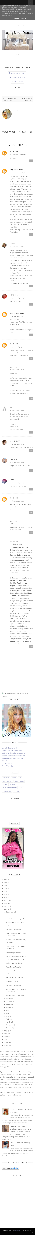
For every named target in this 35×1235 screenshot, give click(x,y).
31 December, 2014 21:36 (17, 173)
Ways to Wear (7, 791)
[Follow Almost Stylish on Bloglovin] (10, 1169)
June (7, 1013)
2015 (5, 906)
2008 (6, 1045)
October (9, 1001)
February (9, 1025)
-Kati (7, 915)
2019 (5, 894)
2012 (5, 1034)
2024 (5, 880)
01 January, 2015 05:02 (17, 347)
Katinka (5, 784)
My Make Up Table (12, 981)
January (8, 1028)
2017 (5, 900)
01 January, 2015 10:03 (17, 369)
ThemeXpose (17, 1230)
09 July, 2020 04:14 (16, 544)
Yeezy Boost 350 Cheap (21, 591)
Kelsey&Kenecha (17, 313)
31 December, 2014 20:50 (17, 154)
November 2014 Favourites (15, 996)
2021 (5, 888)
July (7, 1010)
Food (16, 781)
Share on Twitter (18, 77)
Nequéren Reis (16, 170)
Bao (11, 408)
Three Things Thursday (10, 788)
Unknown (14, 152)
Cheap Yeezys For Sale (19, 641)
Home (22, 781)
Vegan (21, 788)
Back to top (27, 1233)
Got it (23, 18)
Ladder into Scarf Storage (19, 1126)
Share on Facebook (18, 73)
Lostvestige (15, 459)
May (7, 1016)
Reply (31, 160)
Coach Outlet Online (18, 580)
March (8, 1022)
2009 (6, 1042)
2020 (5, 891)
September (10, 1004)
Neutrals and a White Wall (15, 977)
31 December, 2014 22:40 (17, 247)
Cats (20, 778)
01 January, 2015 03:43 (17, 316)
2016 (5, 903)
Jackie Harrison (17, 441)
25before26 (6, 778)
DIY (4, 781)
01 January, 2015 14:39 (17, 444)
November (9, 999)
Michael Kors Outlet (20, 560)
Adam (12, 480)
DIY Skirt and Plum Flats (14, 963)
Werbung (16, 791)
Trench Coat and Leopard (15, 919)
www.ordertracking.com (12, 1095)
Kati (17, 110)
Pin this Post (19, 81)
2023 (5, 883)
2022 (5, 886)
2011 (5, 1037)
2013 (5, 1031)
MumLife (12, 784)
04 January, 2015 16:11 (17, 501)
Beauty (14, 778)
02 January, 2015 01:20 (17, 483)
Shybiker (14, 295)
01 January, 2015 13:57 (17, 410)
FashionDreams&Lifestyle (19, 283)
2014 (5, 909)
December (9, 912)
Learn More (14, 18)
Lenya (12, 244)
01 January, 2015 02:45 (17, 298)
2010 (5, 1039)
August (8, 1007)
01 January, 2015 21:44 (17, 462)
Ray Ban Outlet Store (18, 555)
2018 (5, 897)
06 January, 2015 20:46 (17, 524)
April (7, 1019)
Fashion (9, 781)
